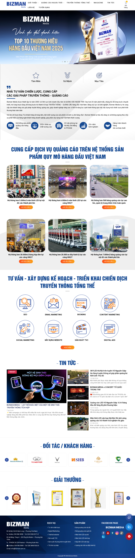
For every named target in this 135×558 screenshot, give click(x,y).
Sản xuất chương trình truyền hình (59, 542)
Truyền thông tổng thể (78, 3)
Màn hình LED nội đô (82, 534)
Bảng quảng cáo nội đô (82, 527)
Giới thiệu (32, 3)
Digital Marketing (53, 531)
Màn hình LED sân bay (82, 538)
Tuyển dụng (44, 7)
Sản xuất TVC (52, 538)
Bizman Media (73, 556)
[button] (62, 62)
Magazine (98, 3)
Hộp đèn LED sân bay (82, 542)
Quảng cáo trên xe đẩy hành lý (85, 545)
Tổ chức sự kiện (53, 545)
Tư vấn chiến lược (54, 527)
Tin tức (110, 3)
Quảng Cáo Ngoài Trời (51, 3)
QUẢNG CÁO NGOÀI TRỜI (74, 102)
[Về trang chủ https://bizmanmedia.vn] (16, 4)
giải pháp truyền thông (33, 108)
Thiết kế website (53, 534)
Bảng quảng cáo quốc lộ (83, 531)
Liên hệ (31, 7)
